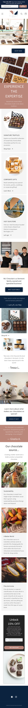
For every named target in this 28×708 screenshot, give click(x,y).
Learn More (7, 191)
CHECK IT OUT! (14, 419)
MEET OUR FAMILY (14, 289)
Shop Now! (7, 149)
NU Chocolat (11, 705)
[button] (2, 14)
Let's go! (6, 235)
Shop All (4, 335)
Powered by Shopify (18, 705)
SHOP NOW (18, 51)
